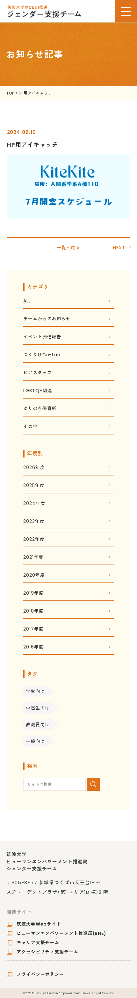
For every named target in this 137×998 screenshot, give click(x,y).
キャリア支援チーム (38, 942)
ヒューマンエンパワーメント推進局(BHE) (61, 933)
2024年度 (34, 504)
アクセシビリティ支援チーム (47, 952)
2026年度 (34, 468)
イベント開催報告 (42, 337)
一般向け (35, 741)
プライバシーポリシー (40, 974)
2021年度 (33, 557)
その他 (30, 427)
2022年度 (33, 539)
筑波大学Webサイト (39, 924)
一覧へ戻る (69, 247)
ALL (27, 301)
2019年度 (33, 593)
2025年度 (33, 486)
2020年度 (34, 575)
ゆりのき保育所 (39, 409)
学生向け (35, 691)
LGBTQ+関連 (37, 391)
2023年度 (33, 521)
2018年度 (33, 611)
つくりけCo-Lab (42, 355)
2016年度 (33, 647)
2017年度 (33, 629)
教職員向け (38, 725)
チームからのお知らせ (47, 319)
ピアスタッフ (37, 373)
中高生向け (38, 708)
